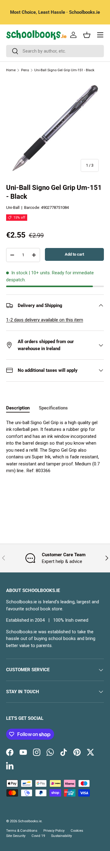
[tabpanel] (55, 446)
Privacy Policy (53, 831)
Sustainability (61, 836)
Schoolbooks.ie (30, 821)
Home (11, 70)
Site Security (15, 836)
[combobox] (55, 51)
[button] (87, 35)
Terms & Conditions (21, 831)
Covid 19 (38, 836)
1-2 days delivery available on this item (44, 320)
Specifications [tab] (53, 408)
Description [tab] (18, 408)
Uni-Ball (13, 207)
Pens (25, 70)
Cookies (77, 831)
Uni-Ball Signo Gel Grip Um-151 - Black (64, 70)
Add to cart (74, 254)
